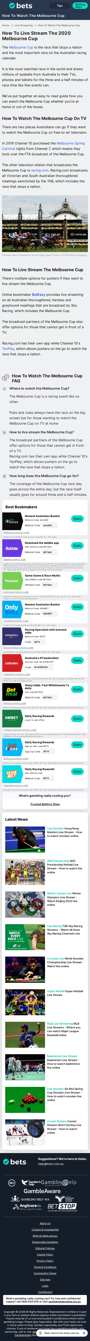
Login (45, 1285)
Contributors (45, 1292)
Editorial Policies (45, 1248)
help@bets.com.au (51, 1164)
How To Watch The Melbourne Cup (33, 16)
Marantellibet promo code (18, 647)
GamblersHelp (23, 1335)
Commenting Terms (45, 1273)
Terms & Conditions (45, 1267)
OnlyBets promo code (15, 620)
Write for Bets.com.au (45, 1235)
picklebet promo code (16, 592)
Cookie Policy (45, 1254)
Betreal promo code (14, 703)
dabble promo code (14, 559)
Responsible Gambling (45, 1242)
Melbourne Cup (21, 47)
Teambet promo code (15, 785)
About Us (45, 1223)
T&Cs (50, 537)
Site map (45, 1279)
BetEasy (38, 294)
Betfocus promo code (15, 758)
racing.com (40, 170)
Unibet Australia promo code (19, 729)
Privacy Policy (45, 1260)
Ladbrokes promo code (16, 674)
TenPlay (8, 349)
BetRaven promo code (16, 532)
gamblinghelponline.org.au (64, 1301)
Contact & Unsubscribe (45, 1229)
